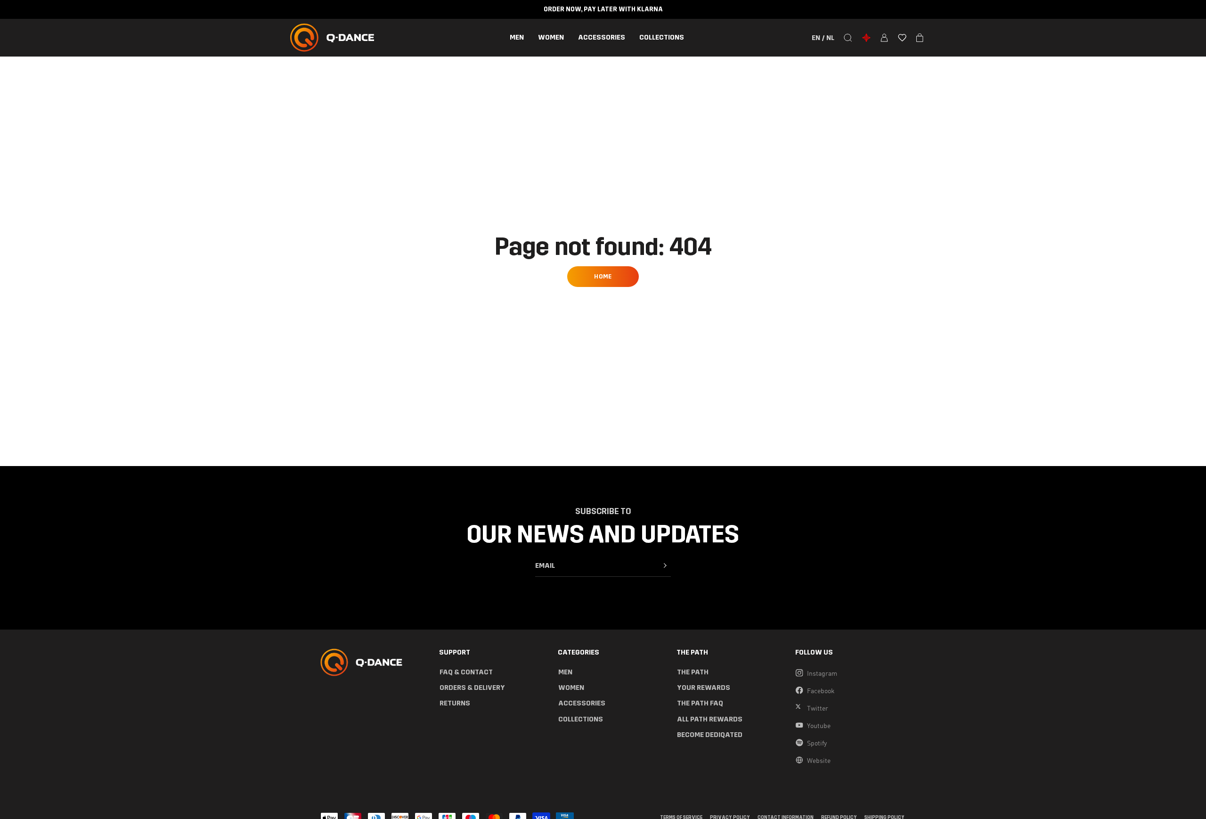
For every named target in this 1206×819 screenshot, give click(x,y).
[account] (884, 37)
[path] (866, 37)
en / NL (823, 37)
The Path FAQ (700, 703)
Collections (661, 37)
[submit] (665, 565)
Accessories (601, 37)
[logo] (332, 38)
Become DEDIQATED (709, 735)
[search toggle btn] (848, 37)
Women (551, 37)
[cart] (919, 37)
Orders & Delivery (472, 688)
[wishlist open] (902, 37)
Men (517, 37)
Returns (455, 703)
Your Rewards (703, 688)
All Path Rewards (709, 719)
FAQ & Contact (466, 672)
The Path (693, 672)
